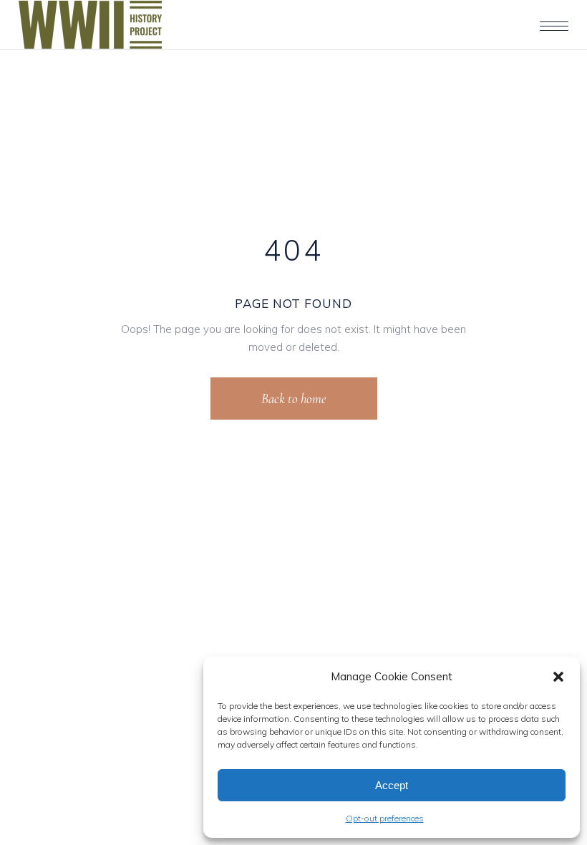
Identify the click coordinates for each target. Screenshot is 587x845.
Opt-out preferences (385, 818)
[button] (558, 677)
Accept (391, 785)
